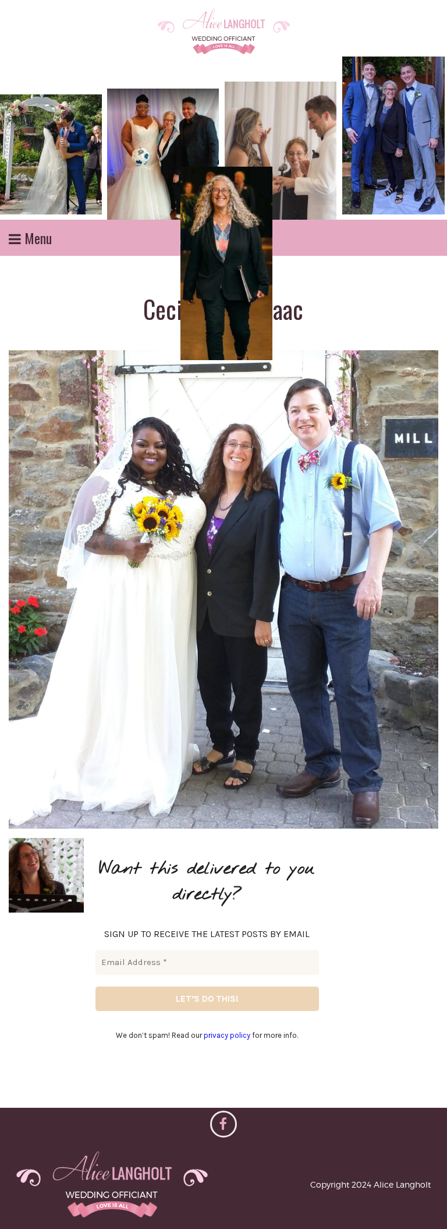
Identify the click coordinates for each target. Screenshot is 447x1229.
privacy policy (227, 1035)
